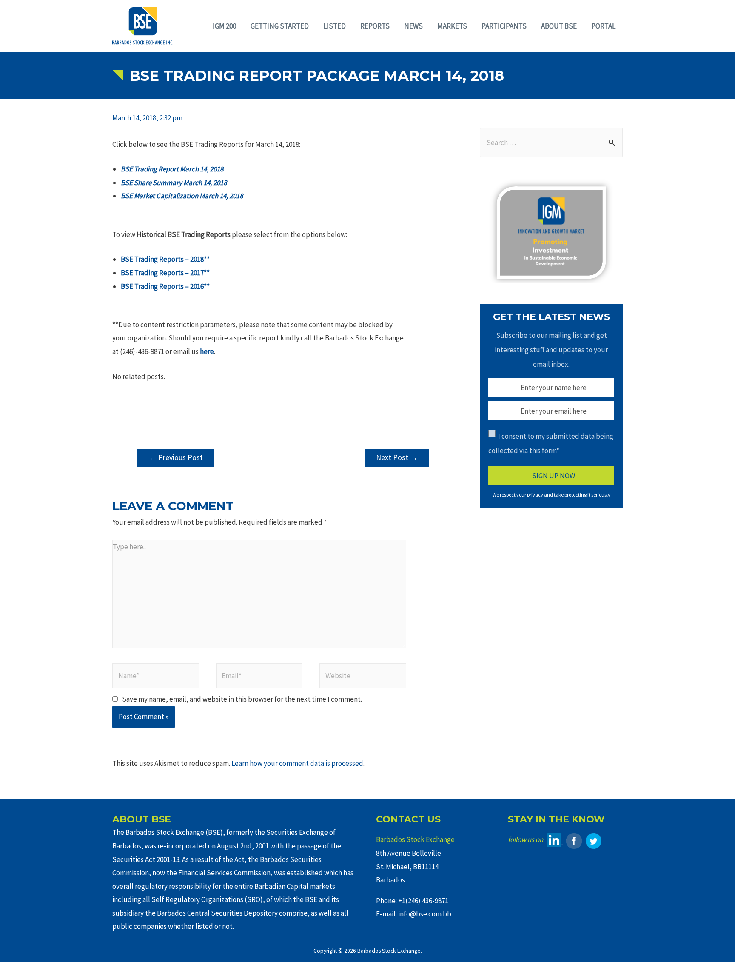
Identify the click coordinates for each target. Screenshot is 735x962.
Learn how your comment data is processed (297, 763)
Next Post (397, 457)
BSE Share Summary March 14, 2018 (174, 182)
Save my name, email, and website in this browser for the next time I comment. (242, 699)
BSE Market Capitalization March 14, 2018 (182, 195)
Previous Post (176, 457)
